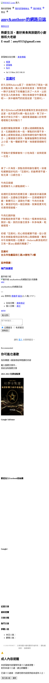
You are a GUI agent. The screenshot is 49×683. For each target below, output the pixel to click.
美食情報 (22, 57)
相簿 (8, 62)
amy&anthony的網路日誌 (23, 19)
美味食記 (21, 303)
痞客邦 (14, 296)
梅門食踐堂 (7, 268)
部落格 (9, 65)
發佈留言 (5, 330)
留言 (20, 296)
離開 (14, 678)
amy (2, 282)
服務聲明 (27, 648)
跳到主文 (5, 26)
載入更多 (5, 315)
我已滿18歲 (6, 678)
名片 (8, 68)
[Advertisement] (24, 447)
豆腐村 (10, 78)
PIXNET (12, 645)
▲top (3, 310)
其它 (19, 306)
